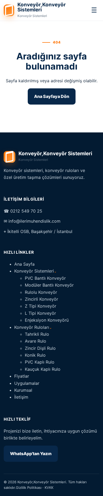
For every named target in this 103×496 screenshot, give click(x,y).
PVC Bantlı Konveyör (45, 278)
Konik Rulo (35, 355)
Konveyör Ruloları (33, 327)
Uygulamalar (26, 383)
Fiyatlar (21, 376)
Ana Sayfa (24, 264)
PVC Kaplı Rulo (39, 362)
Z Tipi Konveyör (40, 306)
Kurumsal (23, 390)
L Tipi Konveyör (40, 313)
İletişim (21, 397)
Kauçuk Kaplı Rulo (42, 369)
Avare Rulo (35, 341)
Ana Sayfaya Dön (51, 96)
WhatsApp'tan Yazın (31, 453)
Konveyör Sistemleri (35, 271)
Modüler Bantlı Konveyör (49, 285)
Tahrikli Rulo (37, 334)
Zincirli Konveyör (41, 299)
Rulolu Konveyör (41, 292)
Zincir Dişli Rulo (40, 348)
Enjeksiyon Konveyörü (47, 320)
